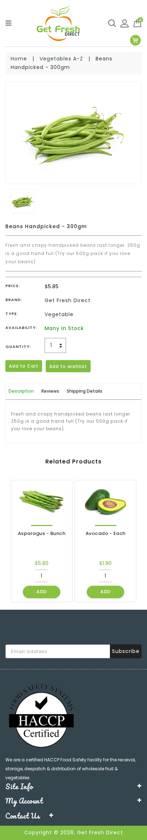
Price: (12, 286)
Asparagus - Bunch (42, 533)
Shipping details (84, 391)
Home (19, 58)
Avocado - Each (106, 533)
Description (21, 391)
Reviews (50, 391)
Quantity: (18, 346)
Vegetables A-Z (61, 58)
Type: (11, 313)
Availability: (21, 327)
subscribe (126, 651)
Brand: (13, 300)
